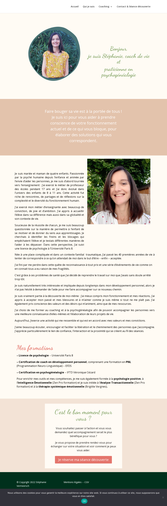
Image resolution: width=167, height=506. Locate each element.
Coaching (104, 6)
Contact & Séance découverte (133, 6)
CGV (86, 482)
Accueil (75, 6)
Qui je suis (88, 6)
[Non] (163, 497)
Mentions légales (73, 482)
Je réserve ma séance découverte (83, 459)
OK (84, 501)
